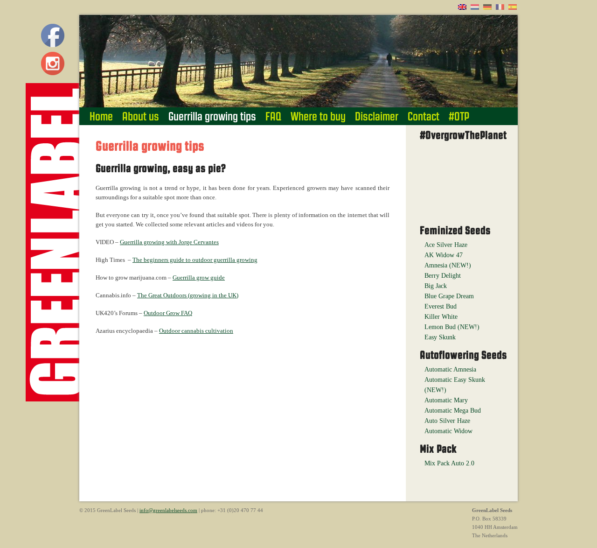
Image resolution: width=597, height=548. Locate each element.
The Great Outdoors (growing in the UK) (187, 295)
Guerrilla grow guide (199, 277)
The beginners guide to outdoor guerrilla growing (194, 259)
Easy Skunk (440, 337)
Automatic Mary (446, 400)
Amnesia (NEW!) (447, 265)
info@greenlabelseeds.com (168, 510)
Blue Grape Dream (449, 296)
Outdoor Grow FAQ (168, 312)
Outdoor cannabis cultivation (196, 330)
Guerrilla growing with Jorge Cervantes (169, 242)
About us (140, 116)
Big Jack (435, 285)
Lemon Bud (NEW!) (451, 326)
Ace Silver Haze (445, 244)
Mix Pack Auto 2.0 (449, 463)
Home (101, 116)
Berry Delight (442, 275)
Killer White (441, 316)
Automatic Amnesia (450, 369)
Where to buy (318, 116)
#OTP (459, 116)
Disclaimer (376, 116)
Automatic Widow (448, 431)
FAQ (273, 116)
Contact (423, 116)
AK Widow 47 (443, 255)
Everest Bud (440, 306)
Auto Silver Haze (447, 420)
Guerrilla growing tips (212, 116)
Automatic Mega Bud (452, 410)
